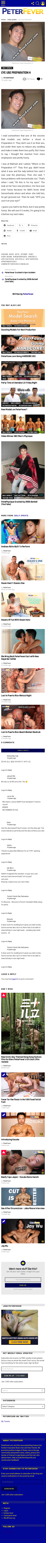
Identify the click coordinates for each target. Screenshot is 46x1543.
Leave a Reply (23, 750)
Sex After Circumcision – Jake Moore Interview (23, 1208)
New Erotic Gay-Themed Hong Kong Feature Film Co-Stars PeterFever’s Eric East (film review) (21, 1059)
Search (42, 1391)
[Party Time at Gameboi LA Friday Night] (23, 370)
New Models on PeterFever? (14, 409)
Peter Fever (8, 259)
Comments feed (10, 1515)
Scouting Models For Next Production (18, 329)
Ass (12, 254)
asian (5, 254)
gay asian (7, 257)
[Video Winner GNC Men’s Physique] (23, 424)
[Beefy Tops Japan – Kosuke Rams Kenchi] (23, 1162)
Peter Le (20, 259)
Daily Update (7, 326)
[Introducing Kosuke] (23, 1124)
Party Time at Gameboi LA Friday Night (19, 382)
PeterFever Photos (9, 406)
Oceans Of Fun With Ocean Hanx (15, 619)
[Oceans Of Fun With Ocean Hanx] (23, 604)
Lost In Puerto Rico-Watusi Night (16, 695)
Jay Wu (4, 1246)
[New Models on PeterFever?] (23, 397)
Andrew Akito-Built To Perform (15, 546)
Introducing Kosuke (10, 1139)
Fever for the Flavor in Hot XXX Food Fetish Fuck (21, 1101)
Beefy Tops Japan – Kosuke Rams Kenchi (20, 1177)
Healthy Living (19, 495)
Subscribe (9, 1489)
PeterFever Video (25, 406)
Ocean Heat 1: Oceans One (13, 583)
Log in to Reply (6, 770)
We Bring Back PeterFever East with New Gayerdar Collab (20, 657)
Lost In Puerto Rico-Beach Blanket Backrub (20, 732)
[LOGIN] (43, 3)
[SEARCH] (38, 3)
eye (18, 254)
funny (25, 254)
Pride (4, 379)
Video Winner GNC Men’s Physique (16, 436)
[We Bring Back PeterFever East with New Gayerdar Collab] (23, 641)
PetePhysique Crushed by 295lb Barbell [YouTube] (19, 503)
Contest (5, 403)
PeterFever (32, 259)
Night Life (18, 376)
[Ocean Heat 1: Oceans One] (23, 568)
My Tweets (5, 1421)
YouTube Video (36, 352)
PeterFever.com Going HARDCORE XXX (18, 356)
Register (7, 1508)
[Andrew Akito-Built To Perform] (23, 531)
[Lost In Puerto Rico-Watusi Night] (23, 680)
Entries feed (8, 1513)
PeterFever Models (21, 326)
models (33, 257)
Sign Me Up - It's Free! (14, 1376)
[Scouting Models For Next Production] (23, 318)
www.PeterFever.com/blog (16, 264)
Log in (6, 1511)
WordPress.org (9, 1518)
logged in (14, 979)
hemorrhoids (20, 257)
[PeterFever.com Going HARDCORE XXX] (23, 344)
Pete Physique (19, 432)
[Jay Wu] (23, 1231)
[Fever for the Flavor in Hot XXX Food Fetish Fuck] (23, 1084)
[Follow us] (32, 3)
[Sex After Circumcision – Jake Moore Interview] (23, 1197)
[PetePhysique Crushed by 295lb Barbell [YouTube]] (23, 470)
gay (31, 254)
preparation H (10, 262)
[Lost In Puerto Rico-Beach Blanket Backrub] (23, 717)
